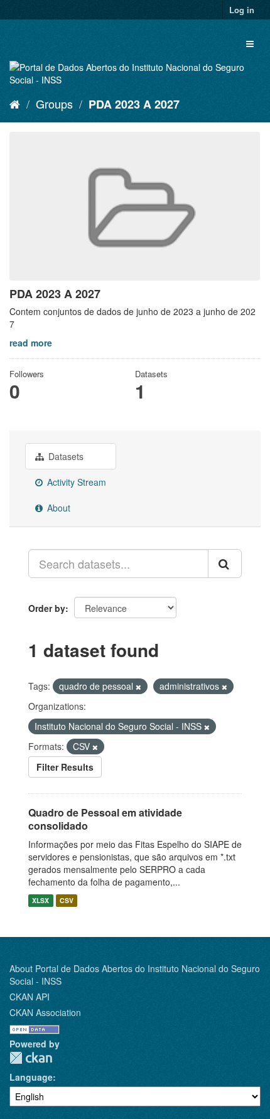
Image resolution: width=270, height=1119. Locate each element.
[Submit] (225, 563)
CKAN (30, 1057)
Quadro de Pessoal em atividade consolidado (105, 819)
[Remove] (138, 687)
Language (31, 1077)
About (57, 507)
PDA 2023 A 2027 (134, 104)
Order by (46, 608)
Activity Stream (75, 482)
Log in (241, 10)
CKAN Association (45, 1012)
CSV (66, 900)
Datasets (65, 456)
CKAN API (29, 996)
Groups (54, 103)
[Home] (14, 103)
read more (30, 342)
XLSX (40, 900)
